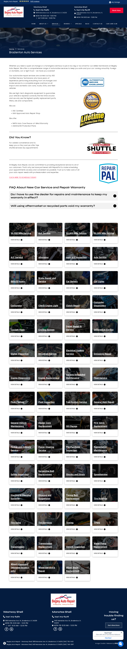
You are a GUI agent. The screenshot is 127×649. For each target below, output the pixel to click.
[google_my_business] (11, 629)
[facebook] (6, 629)
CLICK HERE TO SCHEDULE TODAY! (22, 177)
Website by (110, 643)
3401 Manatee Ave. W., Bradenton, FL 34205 (89, 13)
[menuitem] (33, 24)
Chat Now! (108, 638)
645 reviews (35, 1)
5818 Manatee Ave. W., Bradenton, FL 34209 (51, 13)
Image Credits (100, 643)
